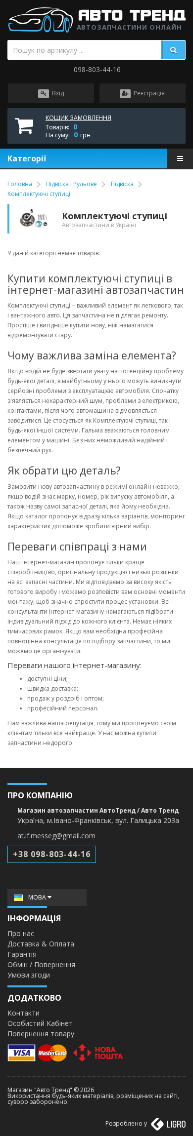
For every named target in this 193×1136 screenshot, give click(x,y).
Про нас (20, 933)
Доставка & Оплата (40, 943)
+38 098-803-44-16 (52, 854)
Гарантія (22, 954)
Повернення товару (40, 1033)
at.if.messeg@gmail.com (56, 835)
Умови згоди (28, 974)
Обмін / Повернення (41, 964)
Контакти (23, 1013)
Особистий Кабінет (40, 1023)
